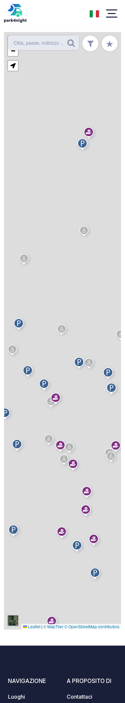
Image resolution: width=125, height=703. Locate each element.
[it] (94, 13)
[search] (71, 43)
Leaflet (33, 626)
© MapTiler (53, 626)
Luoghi (16, 696)
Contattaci (79, 696)
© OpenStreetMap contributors (91, 626)
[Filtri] (90, 43)
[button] (20, 325)
